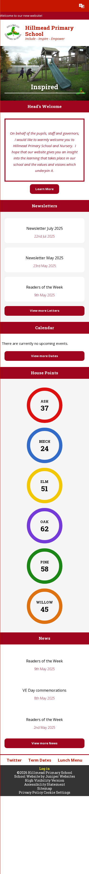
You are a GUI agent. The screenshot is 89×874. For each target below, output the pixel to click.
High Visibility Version (44, 780)
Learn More (44, 189)
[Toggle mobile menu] (6, 6)
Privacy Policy (31, 792)
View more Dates (44, 356)
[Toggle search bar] (70, 6)
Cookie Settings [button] (57, 792)
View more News (44, 743)
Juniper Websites (60, 776)
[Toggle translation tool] (82, 6)
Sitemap (44, 788)
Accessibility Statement (44, 784)
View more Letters (44, 310)
